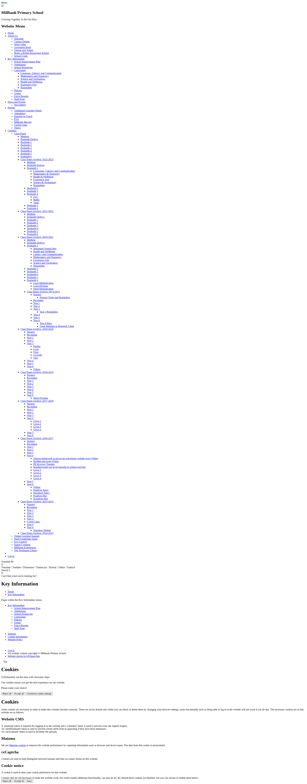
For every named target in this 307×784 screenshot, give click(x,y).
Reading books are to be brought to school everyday (59, 467)
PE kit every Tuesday (44, 464)
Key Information (16, 58)
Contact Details (22, 41)
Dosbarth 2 (26, 145)
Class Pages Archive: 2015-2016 (36, 501)
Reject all (7, 693)
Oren (35, 352)
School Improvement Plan (27, 61)
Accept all (19, 693)
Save (29, 781)
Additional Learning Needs (28, 110)
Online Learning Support (26, 536)
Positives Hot (40, 495)
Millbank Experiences (25, 547)
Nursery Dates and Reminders (55, 297)
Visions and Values (23, 50)
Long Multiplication (43, 283)
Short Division (40, 398)
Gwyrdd (37, 355)
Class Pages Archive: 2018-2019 (36, 372)
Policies (18, 90)
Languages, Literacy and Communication (54, 171)
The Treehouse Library (25, 550)
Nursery (37, 294)
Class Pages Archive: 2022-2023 (36, 159)
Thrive (17, 127)
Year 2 (36, 306)
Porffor (36, 346)
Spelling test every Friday (46, 461)
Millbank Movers (22, 122)
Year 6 (36, 320)
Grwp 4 (37, 429)
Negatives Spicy (41, 493)
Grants (17, 93)
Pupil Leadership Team (25, 539)
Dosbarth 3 (26, 148)
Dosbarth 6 (26, 156)
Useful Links (20, 125)
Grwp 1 (37, 421)
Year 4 (36, 314)
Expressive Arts (28, 84)
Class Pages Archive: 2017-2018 (36, 401)
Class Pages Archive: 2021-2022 (36, 211)
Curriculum (20, 70)
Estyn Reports (21, 96)
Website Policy (15, 639)
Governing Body (22, 47)
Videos (36, 369)
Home (11, 33)
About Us (13, 35)
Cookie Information (18, 636)
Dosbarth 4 (26, 150)
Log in (11, 556)
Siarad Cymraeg (22, 544)
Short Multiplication (43, 288)
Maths (36, 199)
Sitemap (12, 633)
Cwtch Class (33, 521)
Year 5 (36, 317)
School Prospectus (23, 67)
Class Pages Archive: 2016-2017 (36, 438)
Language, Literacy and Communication (40, 73)
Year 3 (36, 309)
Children (12, 130)
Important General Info (44, 248)
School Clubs (21, 56)
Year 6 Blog (46, 323)
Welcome (19, 38)
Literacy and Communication (48, 254)
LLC (35, 196)
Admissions (20, 64)
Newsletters (20, 104)
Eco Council (20, 541)
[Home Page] (2, 5)
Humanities (26, 87)
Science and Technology (32, 79)
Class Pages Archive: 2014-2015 (43, 291)
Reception (38, 300)
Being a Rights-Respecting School (31, 53)
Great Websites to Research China (57, 326)
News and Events (16, 102)
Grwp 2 (37, 424)
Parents (11, 107)
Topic (36, 202)
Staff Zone (19, 99)
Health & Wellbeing (43, 176)
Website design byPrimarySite (24, 656)
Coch (36, 349)
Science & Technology (44, 182)
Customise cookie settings (39, 693)
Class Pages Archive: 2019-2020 (36, 329)
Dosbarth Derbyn (29, 139)
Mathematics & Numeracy (46, 173)
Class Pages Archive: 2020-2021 (36, 237)
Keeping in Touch (23, 116)
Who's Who (20, 44)
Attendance (20, 113)
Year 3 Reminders (49, 311)
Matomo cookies (17, 745)
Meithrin (24, 136)
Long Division (40, 286)
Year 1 (36, 303)
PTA (16, 119)
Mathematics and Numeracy (34, 76)
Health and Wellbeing (31, 81)
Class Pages (20, 133)
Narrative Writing (42, 530)
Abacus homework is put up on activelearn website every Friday (65, 458)
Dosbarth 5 (26, 153)
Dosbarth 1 (26, 142)
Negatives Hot (40, 498)
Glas (35, 357)
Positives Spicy (41, 490)
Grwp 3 (37, 426)
